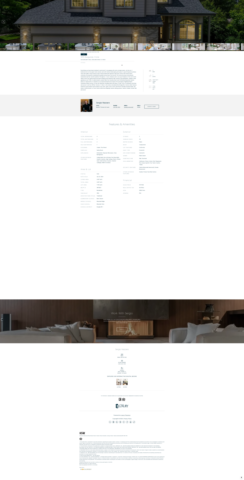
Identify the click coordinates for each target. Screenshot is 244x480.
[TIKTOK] (134, 422)
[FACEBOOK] (127, 422)
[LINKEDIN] (117, 422)
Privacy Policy (127, 418)
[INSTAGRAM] (123, 422)
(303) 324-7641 (122, 363)
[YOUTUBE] (113, 422)
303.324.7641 (116, 107)
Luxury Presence (125, 415)
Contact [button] (122, 329)
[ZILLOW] (130, 422)
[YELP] (110, 422)
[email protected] (117, 435)
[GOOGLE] (120, 422)
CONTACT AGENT (151, 106)
